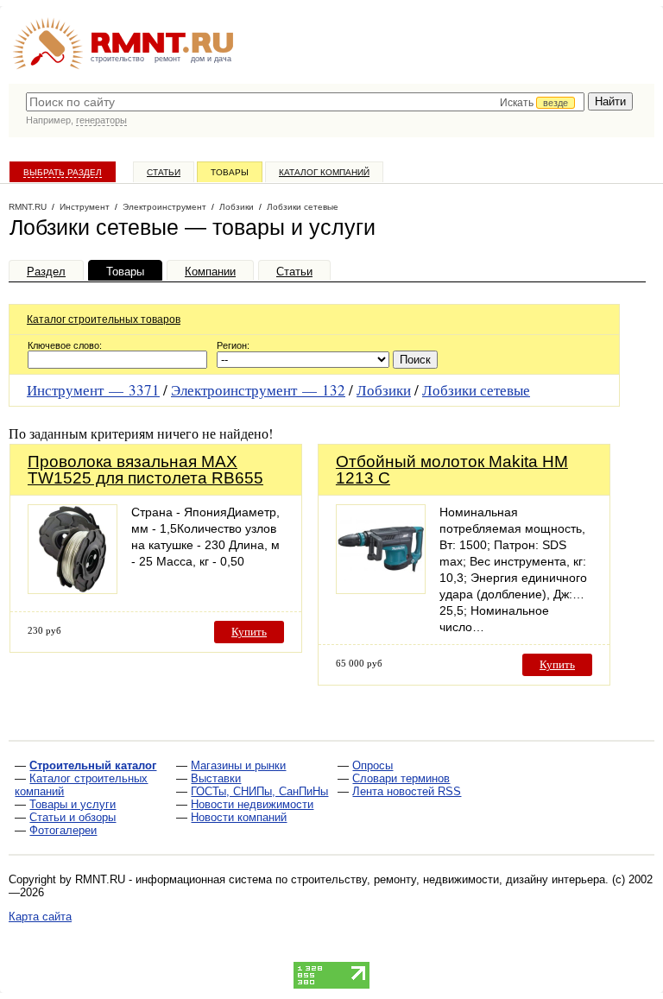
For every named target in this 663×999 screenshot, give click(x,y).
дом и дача (211, 58)
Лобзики (384, 390)
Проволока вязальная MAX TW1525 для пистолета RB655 (145, 469)
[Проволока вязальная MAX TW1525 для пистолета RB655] (72, 589)
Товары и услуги (72, 804)
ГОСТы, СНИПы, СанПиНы (259, 791)
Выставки (216, 778)
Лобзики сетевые (476, 390)
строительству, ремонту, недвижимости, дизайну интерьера (448, 879)
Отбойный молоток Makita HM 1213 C (452, 469)
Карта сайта (40, 916)
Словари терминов (401, 778)
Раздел (46, 271)
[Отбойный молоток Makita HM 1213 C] (381, 589)
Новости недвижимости (252, 804)
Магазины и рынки (238, 765)
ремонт (167, 58)
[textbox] (305, 101)
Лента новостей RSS (406, 791)
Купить (249, 631)
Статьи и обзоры (72, 817)
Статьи (163, 172)
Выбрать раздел (62, 172)
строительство (117, 58)
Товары (230, 172)
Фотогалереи (63, 830)
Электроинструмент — (258, 390)
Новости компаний (239, 817)
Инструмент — (93, 390)
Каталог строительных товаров (103, 319)
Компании (210, 271)
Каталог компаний (324, 172)
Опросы (372, 765)
